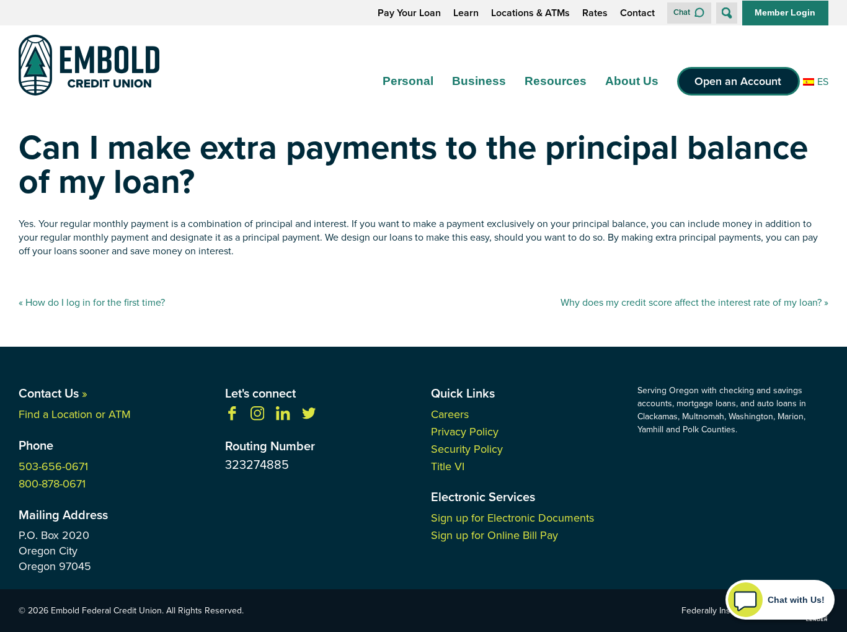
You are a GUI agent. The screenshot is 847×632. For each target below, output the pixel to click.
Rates (595, 13)
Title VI (447, 466)
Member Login (785, 12)
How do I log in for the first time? (92, 302)
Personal (408, 80)
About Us (632, 80)
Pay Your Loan (409, 13)
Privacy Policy (465, 432)
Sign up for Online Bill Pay (494, 535)
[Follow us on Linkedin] (283, 417)
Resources (556, 80)
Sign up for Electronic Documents (512, 518)
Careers (450, 414)
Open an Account (737, 81)
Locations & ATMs (530, 13)
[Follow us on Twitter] (309, 417)
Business (479, 80)
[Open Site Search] (726, 13)
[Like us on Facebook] (232, 417)
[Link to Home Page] (89, 67)
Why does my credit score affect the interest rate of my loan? (694, 302)
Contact (637, 13)
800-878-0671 (52, 484)
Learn (466, 13)
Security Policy (467, 449)
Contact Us (53, 393)
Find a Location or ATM (75, 414)
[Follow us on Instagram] (257, 417)
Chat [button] (681, 12)
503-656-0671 (53, 466)
